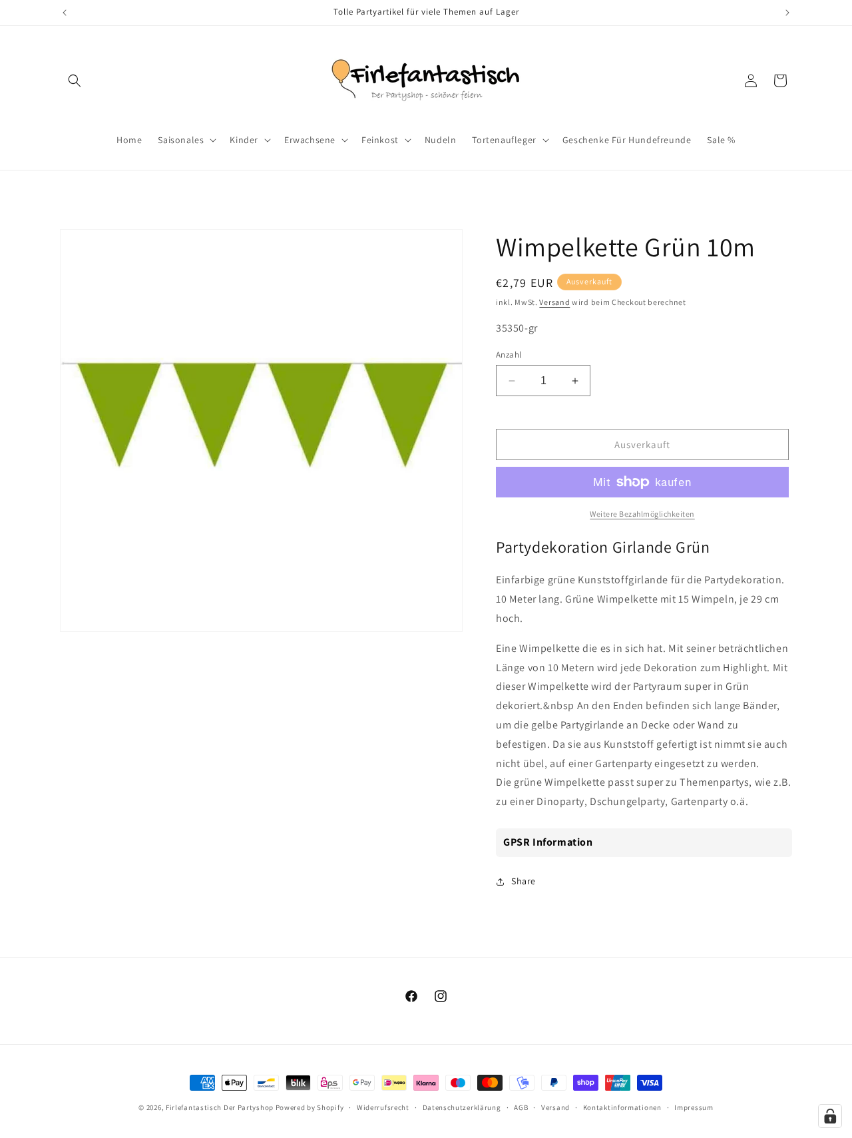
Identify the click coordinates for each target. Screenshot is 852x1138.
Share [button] (523, 881)
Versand (554, 302)
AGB (521, 1107)
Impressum (693, 1107)
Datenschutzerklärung (462, 1107)
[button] (74, 80)
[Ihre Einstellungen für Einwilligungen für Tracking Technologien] (830, 1116)
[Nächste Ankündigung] (787, 12)
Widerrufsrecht (383, 1107)
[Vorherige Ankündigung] (64, 12)
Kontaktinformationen (622, 1107)
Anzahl (508, 354)
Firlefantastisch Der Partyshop (220, 1107)
